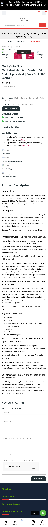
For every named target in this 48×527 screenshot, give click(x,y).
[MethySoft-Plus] (6, 55)
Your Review (7, 421)
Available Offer (11, 127)
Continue (38, 479)
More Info (25, 140)
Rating (5, 438)
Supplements (21, 41)
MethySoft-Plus (35, 41)
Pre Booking (11, 109)
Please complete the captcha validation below (19, 460)
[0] (36, 13)
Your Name (6, 412)
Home (10, 41)
